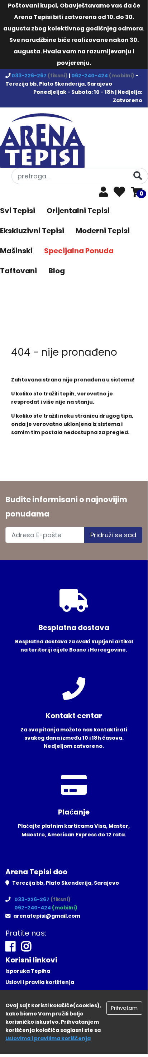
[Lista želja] (119, 192)
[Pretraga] (138, 175)
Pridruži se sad (113, 534)
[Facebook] (10, 946)
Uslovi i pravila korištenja (39, 982)
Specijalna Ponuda (79, 251)
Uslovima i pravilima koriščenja (48, 1038)
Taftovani (18, 271)
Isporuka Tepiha (27, 971)
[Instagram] (26, 946)
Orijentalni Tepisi (78, 211)
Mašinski (16, 251)
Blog (56, 271)
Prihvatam (124, 1008)
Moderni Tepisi (103, 231)
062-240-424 (90, 75)
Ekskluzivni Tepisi (32, 231)
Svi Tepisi (17, 211)
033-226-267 (29, 75)
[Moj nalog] (103, 193)
